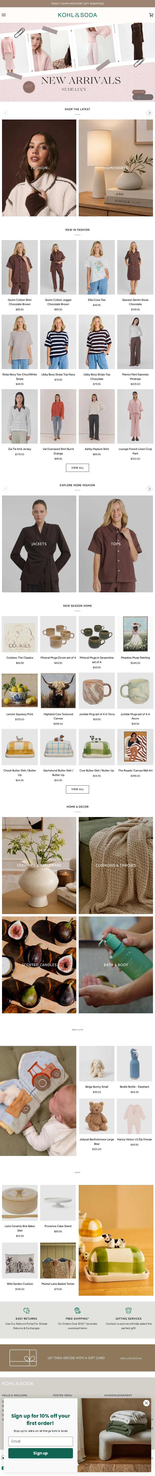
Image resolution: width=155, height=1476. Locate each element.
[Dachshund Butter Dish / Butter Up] (58, 747)
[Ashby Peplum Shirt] (97, 416)
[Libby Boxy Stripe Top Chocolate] (97, 342)
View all (77, 467)
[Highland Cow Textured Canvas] (58, 691)
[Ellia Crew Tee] (97, 267)
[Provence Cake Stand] (58, 1203)
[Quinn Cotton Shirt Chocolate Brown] (20, 267)
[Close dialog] (146, 1403)
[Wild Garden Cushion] (20, 1260)
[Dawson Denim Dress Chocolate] (135, 267)
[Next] (149, 113)
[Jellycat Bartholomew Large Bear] (96, 1116)
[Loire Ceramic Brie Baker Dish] (20, 1203)
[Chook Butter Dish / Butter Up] (20, 747)
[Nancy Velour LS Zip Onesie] (134, 1116)
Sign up (40, 1453)
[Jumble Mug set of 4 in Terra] (97, 691)
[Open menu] (8, 14)
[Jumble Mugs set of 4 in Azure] (135, 691)
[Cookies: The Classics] (20, 634)
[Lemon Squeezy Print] (20, 691)
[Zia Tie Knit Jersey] (20, 416)
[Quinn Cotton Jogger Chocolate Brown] (58, 267)
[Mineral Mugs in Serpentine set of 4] (97, 634)
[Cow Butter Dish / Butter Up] (97, 747)
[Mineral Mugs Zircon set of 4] (58, 634)
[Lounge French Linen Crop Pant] (135, 416)
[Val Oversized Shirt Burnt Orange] (58, 416)
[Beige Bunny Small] (96, 1063)
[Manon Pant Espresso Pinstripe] (135, 342)
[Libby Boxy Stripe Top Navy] (58, 342)
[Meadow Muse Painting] (135, 634)
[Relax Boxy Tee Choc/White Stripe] (20, 342)
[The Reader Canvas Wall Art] (135, 747)
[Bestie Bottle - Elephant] (134, 1063)
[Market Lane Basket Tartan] (58, 1260)
